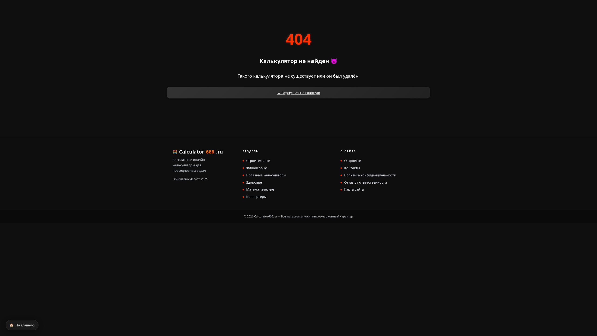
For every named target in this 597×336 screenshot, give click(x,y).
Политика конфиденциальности (370, 175)
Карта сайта (354, 190)
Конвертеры (256, 197)
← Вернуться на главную (298, 92)
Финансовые (256, 168)
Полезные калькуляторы (266, 175)
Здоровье (254, 183)
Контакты (352, 168)
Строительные (258, 161)
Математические (260, 190)
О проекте (352, 161)
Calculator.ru (201, 151)
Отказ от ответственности (365, 183)
